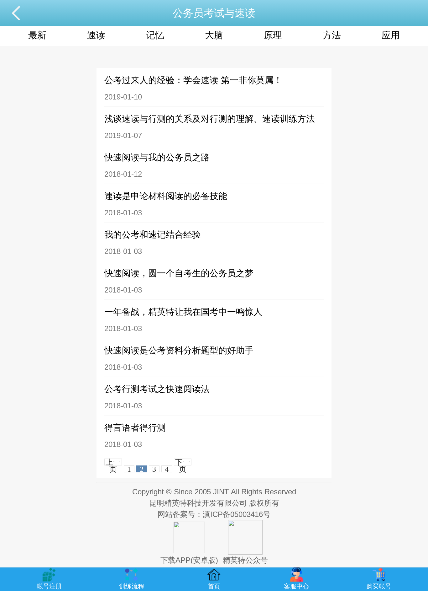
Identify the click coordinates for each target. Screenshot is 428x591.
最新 (37, 35)
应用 (391, 35)
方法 (332, 35)
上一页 (113, 462)
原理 (273, 35)
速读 (96, 35)
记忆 (155, 35)
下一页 (182, 462)
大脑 (214, 35)
